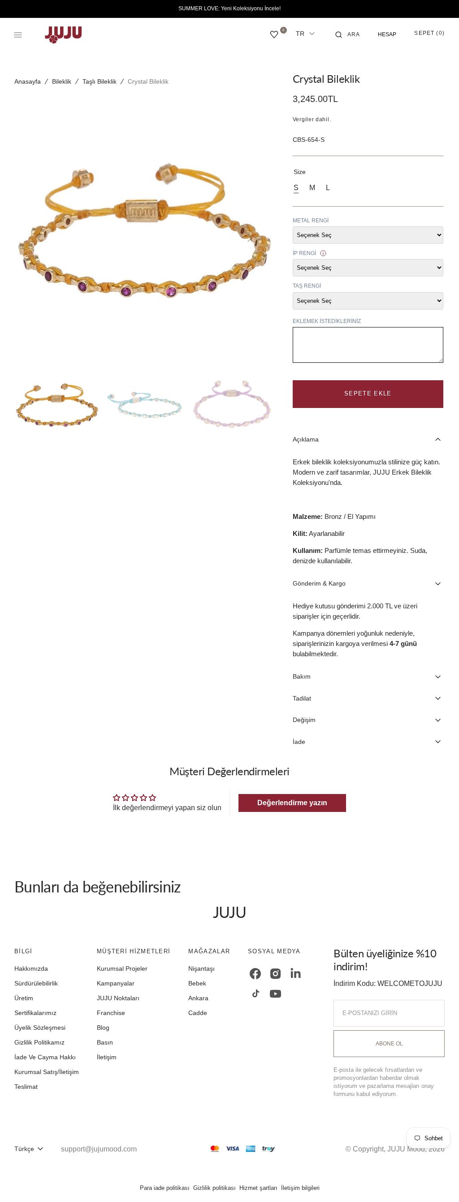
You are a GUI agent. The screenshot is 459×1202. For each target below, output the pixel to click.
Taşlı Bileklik (99, 81)
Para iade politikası (165, 1188)
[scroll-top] (438, 1181)
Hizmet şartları (258, 1188)
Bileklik (61, 81)
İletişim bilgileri (300, 1188)
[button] (347, 35)
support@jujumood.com (99, 1149)
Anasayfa (27, 81)
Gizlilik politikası (214, 1188)
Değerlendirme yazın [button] (292, 803)
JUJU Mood (406, 1149)
